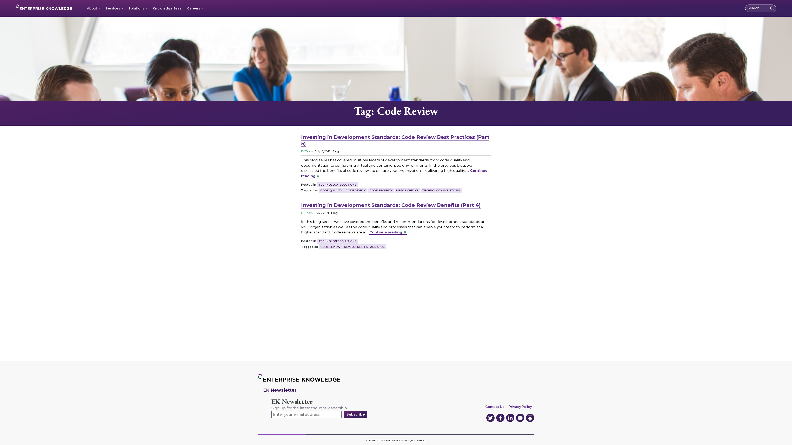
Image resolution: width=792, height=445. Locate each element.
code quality (331, 190)
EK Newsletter (292, 401)
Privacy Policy (520, 407)
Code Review (356, 190)
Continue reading (385, 232)
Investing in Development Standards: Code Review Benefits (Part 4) (391, 205)
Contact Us (494, 407)
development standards (364, 246)
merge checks (407, 190)
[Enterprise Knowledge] (44, 7)
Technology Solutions (337, 184)
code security (380, 190)
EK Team (307, 151)
